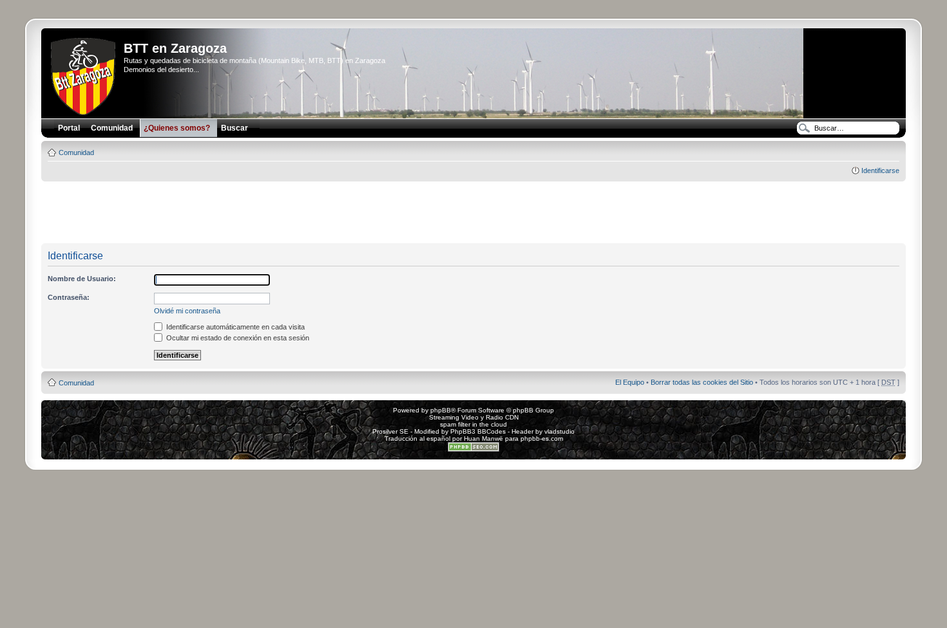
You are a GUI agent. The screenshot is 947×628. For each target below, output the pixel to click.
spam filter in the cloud (473, 424)
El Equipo (629, 382)
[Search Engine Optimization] (473, 449)
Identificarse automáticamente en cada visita (234, 327)
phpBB (440, 410)
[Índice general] (84, 74)
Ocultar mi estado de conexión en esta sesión (236, 338)
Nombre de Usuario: (82, 278)
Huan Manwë (483, 438)
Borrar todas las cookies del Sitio (702, 382)
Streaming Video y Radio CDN (474, 417)
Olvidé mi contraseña (187, 311)
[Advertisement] (473, 213)
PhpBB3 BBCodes (478, 431)
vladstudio (559, 431)
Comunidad (76, 152)
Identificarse (880, 170)
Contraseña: (69, 297)
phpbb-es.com (542, 438)
